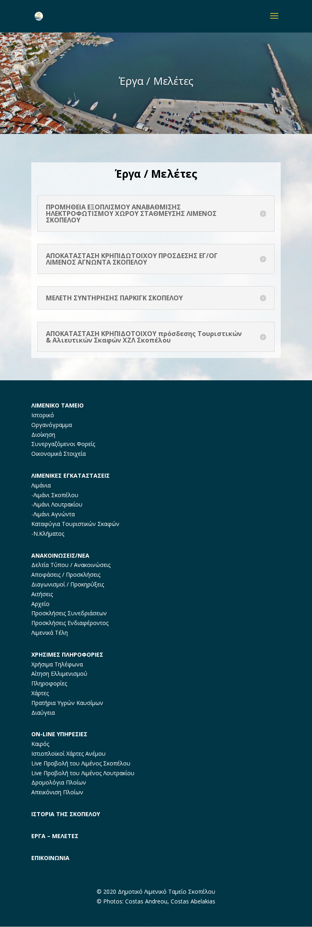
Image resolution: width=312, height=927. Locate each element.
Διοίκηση (43, 434)
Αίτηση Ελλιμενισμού (59, 673)
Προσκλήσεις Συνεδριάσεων (69, 613)
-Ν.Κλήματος (47, 533)
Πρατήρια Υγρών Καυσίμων (67, 703)
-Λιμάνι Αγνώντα (53, 514)
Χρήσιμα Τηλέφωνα (57, 664)
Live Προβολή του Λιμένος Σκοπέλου (80, 763)
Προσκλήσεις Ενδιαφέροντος (69, 623)
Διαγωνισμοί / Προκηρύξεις (67, 584)
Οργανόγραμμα (51, 425)
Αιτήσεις (42, 594)
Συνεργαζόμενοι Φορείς (63, 444)
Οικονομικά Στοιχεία (58, 453)
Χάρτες (40, 693)
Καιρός (40, 744)
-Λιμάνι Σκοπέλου (54, 495)
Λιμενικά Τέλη (49, 632)
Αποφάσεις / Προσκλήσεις (65, 574)
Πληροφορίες (49, 683)
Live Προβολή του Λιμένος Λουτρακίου (82, 773)
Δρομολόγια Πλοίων (58, 782)
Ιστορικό (42, 415)
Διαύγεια (43, 712)
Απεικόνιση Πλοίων (57, 792)
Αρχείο (40, 604)
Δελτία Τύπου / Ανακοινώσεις (70, 565)
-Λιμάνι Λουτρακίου (56, 504)
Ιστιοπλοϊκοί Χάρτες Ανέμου (68, 753)
